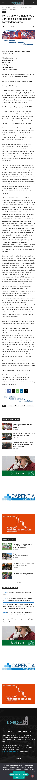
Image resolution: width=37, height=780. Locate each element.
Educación (4, 448)
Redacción (6, 26)
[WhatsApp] (17, 391)
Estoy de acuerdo (19, 772)
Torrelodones (29, 405)
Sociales (8, 7)
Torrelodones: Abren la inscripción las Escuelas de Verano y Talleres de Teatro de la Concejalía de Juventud (18, 620)
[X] (13, 391)
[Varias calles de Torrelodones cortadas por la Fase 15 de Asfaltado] (7, 436)
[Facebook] (9, 391)
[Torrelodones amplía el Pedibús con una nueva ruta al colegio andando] (7, 575)
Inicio (3, 7)
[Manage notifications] (32, 776)
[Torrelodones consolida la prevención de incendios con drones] (7, 566)
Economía (4, 429)
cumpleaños (16, 405)
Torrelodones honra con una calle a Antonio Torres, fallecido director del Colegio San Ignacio (23, 444)
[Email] (26, 391)
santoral (22, 405)
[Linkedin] (21, 391)
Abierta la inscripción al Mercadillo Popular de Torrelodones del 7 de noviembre (22, 425)
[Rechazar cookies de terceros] (35, 772)
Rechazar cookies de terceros (19, 774)
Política (4, 438)
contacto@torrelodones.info (10, 751)
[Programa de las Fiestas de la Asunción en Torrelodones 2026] (7, 556)
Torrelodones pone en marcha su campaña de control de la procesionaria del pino (22, 546)
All (34, 419)
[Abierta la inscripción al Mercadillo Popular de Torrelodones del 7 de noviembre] (7, 426)
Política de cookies (19, 777)
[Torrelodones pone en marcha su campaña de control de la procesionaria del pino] (7, 546)
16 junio (9, 405)
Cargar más (18, 452)
